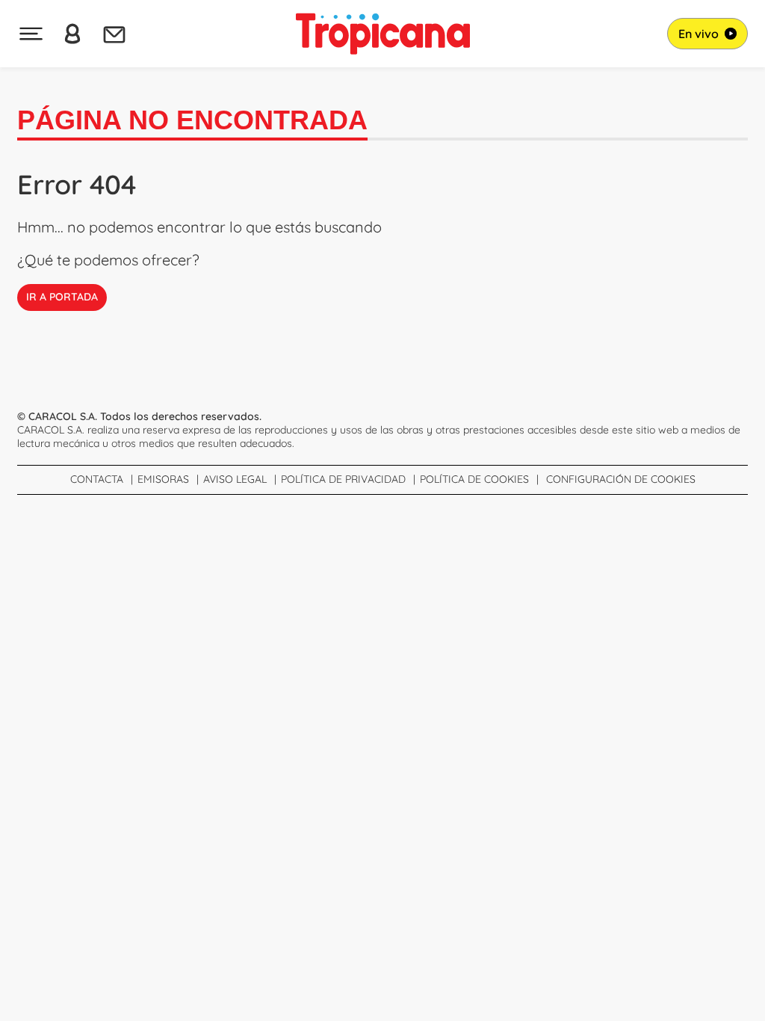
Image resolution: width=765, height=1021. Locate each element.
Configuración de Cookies (621, 479)
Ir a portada (62, 296)
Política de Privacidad (343, 479)
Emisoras (163, 479)
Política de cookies (474, 479)
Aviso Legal (235, 479)
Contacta (96, 479)
